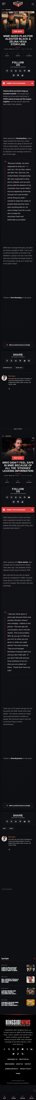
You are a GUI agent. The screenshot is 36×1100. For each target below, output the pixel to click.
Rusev (11, 828)
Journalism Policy (11, 1068)
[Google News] (16, 71)
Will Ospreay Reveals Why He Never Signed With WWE (10, 981)
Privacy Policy (25, 1068)
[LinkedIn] (20, 71)
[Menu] (4, 3)
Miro (4, 828)
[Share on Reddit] (24, 360)
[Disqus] (18, 917)
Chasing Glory (21, 138)
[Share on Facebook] (7, 360)
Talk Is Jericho (22, 562)
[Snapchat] (18, 75)
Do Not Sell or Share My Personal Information (18, 1083)
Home (3, 9)
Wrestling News (16, 758)
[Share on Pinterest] (20, 360)
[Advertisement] (16, 282)
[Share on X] (11, 360)
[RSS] (22, 1054)
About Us (19, 1064)
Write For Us (24, 1059)
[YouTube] (29, 71)
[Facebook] (7, 71)
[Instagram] (13, 75)
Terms (18, 1073)
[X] (11, 71)
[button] (33, 4)
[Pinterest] (24, 71)
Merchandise (10, 1064)
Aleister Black (7, 367)
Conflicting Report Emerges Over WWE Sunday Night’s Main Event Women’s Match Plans (9, 969)
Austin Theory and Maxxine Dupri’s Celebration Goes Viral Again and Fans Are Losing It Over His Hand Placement (9, 992)
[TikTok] (18, 1054)
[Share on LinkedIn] (16, 360)
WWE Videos (4, 988)
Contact (28, 1064)
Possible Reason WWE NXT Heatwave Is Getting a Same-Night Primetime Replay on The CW (9, 1004)
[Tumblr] (27, 1049)
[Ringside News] (18, 4)
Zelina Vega (19, 367)
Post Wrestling (16, 298)
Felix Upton (8, 49)
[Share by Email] (29, 360)
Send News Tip (12, 1059)
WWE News (8, 9)
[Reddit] (22, 75)
